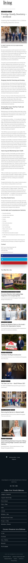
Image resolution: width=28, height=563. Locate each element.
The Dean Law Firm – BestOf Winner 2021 (13, 383)
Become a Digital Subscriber (19, 556)
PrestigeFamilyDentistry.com (7, 252)
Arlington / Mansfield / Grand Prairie (8, 291)
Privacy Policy (14, 560)
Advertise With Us (7, 556)
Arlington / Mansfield (6, 494)
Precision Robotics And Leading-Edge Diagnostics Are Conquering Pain (12, 295)
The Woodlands (9, 352)
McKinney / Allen (5, 514)
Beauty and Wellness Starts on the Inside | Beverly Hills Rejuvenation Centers (13, 325)
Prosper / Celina (5, 520)
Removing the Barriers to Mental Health (12, 412)
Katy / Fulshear (4, 540)
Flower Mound (4, 11)
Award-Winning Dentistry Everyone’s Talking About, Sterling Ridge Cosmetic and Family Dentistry (13, 442)
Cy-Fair (2, 533)
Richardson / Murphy (6, 524)
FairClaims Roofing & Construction (11, 355)
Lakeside (3, 511)
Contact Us (21, 558)
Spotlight (9, 11)
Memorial (3, 543)
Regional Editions (8, 558)
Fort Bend (3, 536)
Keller (2, 507)
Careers (15, 558)
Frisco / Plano (4, 504)
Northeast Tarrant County (7, 517)
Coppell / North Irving (6, 409)
